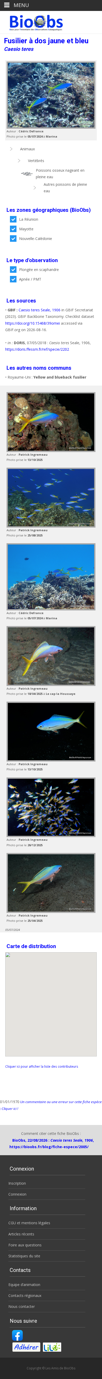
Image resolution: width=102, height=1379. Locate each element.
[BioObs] (32, 21)
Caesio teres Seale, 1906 (39, 309)
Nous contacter (21, 1306)
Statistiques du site (24, 1255)
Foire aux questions (25, 1244)
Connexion (17, 1194)
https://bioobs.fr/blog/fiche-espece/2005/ (49, 1146)
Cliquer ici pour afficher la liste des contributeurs (41, 1066)
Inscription (17, 1183)
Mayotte (26, 228)
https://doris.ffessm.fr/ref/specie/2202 (37, 349)
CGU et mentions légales (29, 1222)
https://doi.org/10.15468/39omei (32, 323)
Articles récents (21, 1234)
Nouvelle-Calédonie (35, 238)
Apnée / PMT (30, 279)
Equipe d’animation (24, 1284)
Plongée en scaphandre (39, 269)
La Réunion (28, 219)
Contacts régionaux (24, 1295)
